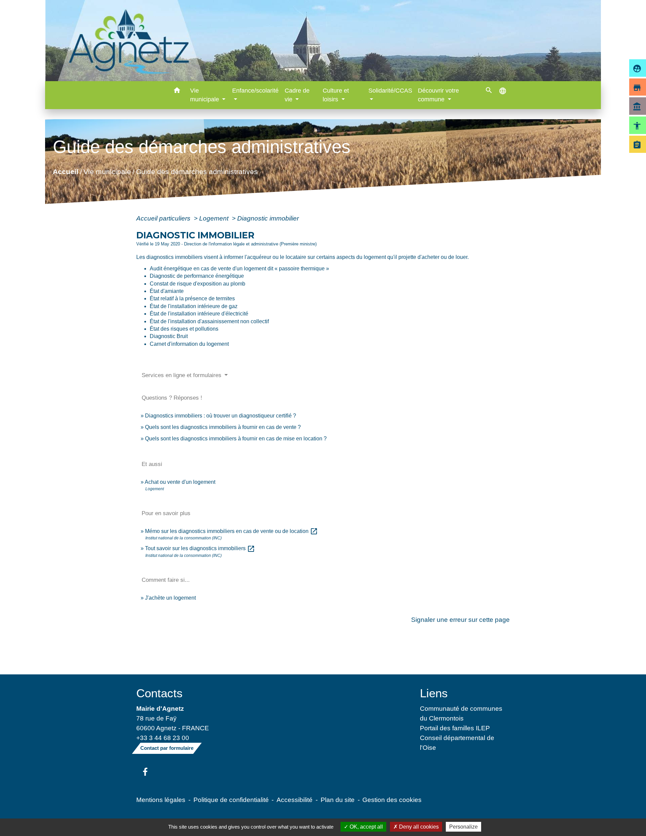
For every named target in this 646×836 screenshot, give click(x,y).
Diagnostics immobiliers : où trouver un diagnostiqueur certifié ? (220, 416)
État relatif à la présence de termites (192, 298)
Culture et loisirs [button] (336, 95)
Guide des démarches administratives (197, 171)
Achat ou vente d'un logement (180, 482)
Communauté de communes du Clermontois (461, 713)
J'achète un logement (170, 598)
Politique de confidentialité (231, 799)
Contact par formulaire (166, 748)
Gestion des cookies (392, 799)
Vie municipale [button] (205, 95)
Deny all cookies (418, 827)
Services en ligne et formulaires (182, 375)
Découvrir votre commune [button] (438, 95)
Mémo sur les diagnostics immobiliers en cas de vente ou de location (231, 531)
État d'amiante (167, 291)
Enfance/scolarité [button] (255, 90)
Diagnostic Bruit (169, 336)
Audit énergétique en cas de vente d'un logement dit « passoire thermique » (239, 268)
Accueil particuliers (164, 218)
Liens (434, 693)
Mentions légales (160, 799)
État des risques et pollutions (184, 329)
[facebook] (145, 772)
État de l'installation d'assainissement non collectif (209, 321)
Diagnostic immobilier (268, 218)
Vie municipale (107, 171)
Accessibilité (295, 799)
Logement (214, 218)
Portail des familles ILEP (455, 728)
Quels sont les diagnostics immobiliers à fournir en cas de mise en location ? (236, 438)
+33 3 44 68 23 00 (162, 737)
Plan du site (338, 799)
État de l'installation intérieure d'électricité (199, 313)
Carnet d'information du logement (189, 344)
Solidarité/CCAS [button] (390, 90)
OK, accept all (365, 827)
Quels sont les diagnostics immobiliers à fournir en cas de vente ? (223, 427)
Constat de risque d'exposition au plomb (197, 284)
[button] (177, 91)
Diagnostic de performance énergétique (197, 276)
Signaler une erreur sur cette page (460, 619)
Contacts (159, 693)
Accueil (65, 171)
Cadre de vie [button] (297, 95)
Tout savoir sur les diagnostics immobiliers (200, 548)
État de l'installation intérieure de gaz (194, 306)
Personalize (463, 827)
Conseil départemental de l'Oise (457, 742)
